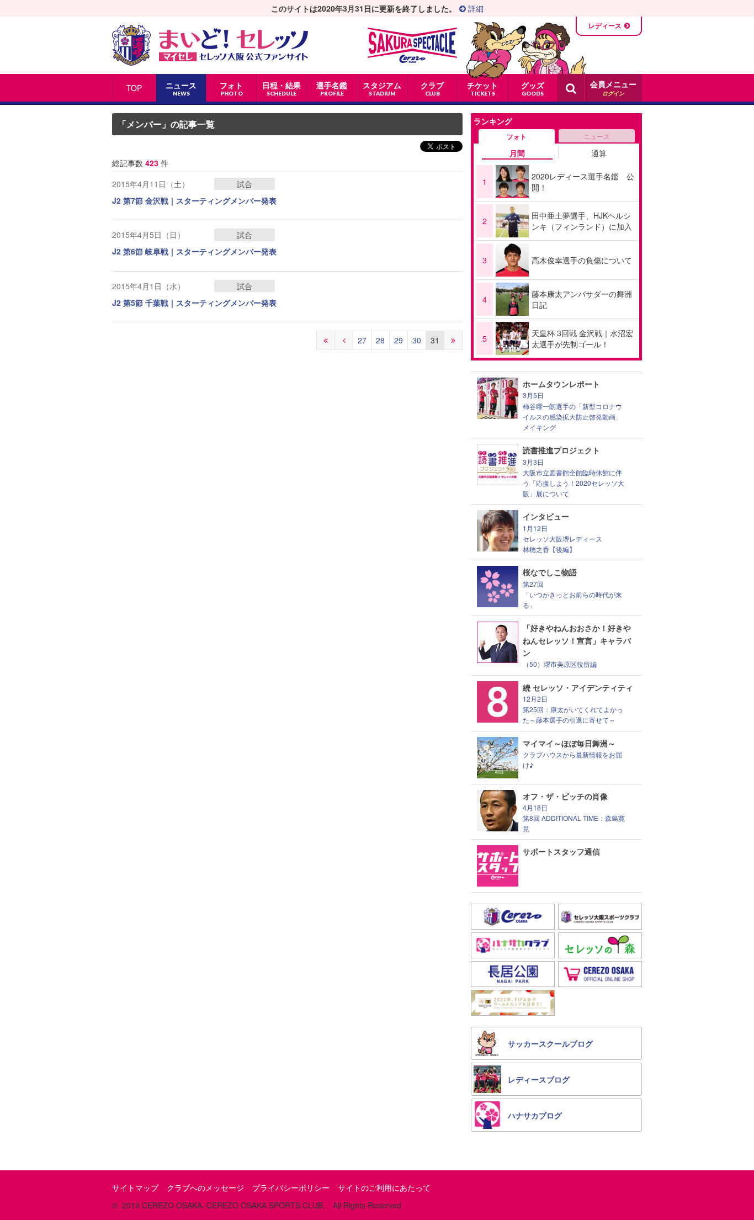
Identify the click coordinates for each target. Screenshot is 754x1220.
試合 (244, 183)
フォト (517, 136)
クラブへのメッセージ (205, 1187)
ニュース (596, 136)
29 (398, 340)
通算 (599, 152)
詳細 (475, 8)
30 (416, 340)
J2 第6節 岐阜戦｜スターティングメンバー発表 (194, 251)
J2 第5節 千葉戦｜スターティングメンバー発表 (194, 302)
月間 (517, 152)
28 (380, 340)
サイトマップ (135, 1187)
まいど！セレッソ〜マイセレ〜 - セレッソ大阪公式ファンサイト (210, 45)
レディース (605, 25)
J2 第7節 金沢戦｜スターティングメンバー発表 (194, 200)
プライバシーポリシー (291, 1187)
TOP (134, 87)
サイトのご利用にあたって (384, 1187)
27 (362, 340)
